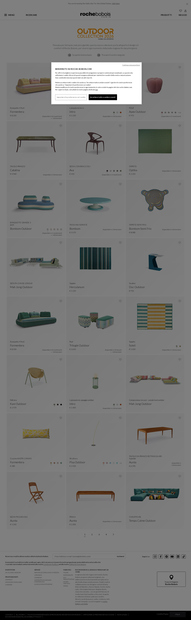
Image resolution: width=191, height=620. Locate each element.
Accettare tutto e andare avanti (103, 97)
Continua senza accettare (131, 65)
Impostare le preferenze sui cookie (71, 97)
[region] (96, 83)
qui (96, 90)
